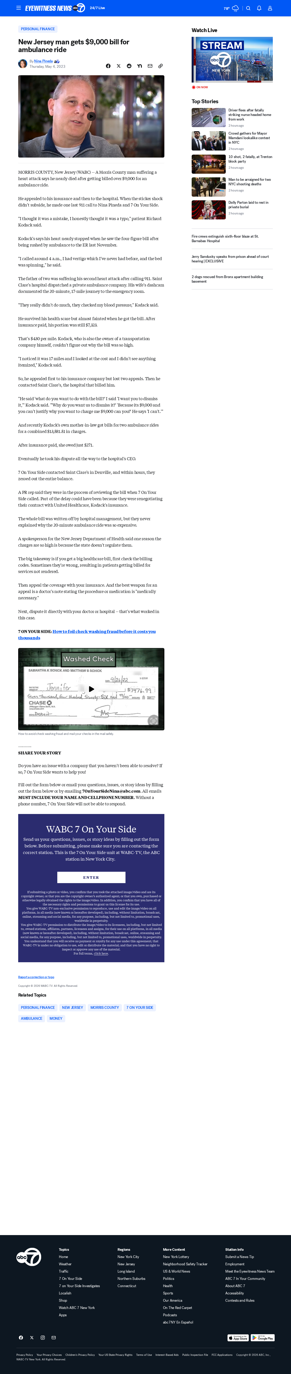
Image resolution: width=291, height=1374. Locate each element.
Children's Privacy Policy (80, 1355)
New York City (128, 1257)
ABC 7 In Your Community (245, 1279)
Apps (63, 1315)
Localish (65, 1293)
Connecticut (127, 1286)
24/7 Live (97, 7)
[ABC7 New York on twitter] (31, 1337)
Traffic (63, 1271)
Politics (168, 1279)
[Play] (232, 60)
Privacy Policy (24, 1355)
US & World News (176, 1271)
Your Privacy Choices (49, 1355)
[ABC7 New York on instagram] (42, 1337)
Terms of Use (144, 1355)
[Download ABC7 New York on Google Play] (263, 1337)
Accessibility (234, 1293)
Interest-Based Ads (167, 1355)
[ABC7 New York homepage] (55, 8)
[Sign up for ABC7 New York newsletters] (53, 1337)
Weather (65, 1264)
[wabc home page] (28, 1257)
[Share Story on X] (119, 66)
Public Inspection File (195, 1355)
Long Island (126, 1271)
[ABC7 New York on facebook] (20, 1337)
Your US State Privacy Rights (115, 1355)
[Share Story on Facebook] (108, 66)
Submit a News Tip (239, 1257)
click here (101, 953)
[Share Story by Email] (150, 66)
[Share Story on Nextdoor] (139, 66)
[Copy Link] (160, 66)
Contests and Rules (239, 1300)
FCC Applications (222, 1355)
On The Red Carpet (177, 1308)
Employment (234, 1264)
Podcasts (170, 1315)
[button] (18, 7)
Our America (172, 1300)
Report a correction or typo (36, 977)
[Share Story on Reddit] (129, 66)
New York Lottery (176, 1257)
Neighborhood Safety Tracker (185, 1264)
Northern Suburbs (131, 1279)
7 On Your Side (70, 1279)
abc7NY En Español (178, 1322)
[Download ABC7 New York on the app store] (238, 1337)
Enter (91, 877)
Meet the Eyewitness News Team (250, 1271)
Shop (63, 1300)
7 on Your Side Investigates (79, 1286)
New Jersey (126, 1264)
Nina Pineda (43, 61)
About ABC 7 (235, 1286)
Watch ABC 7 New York (77, 1308)
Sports (168, 1293)
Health (168, 1286)
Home (63, 1257)
